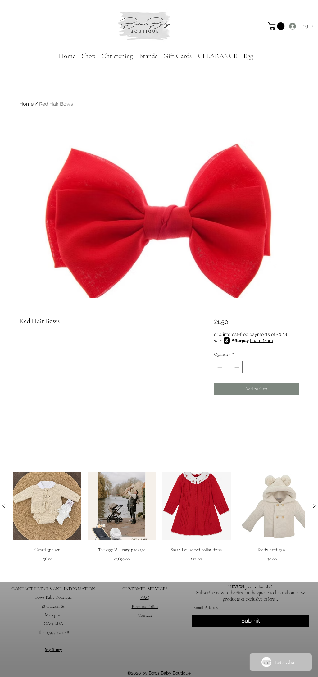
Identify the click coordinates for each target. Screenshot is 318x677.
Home (26, 104)
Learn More (261, 340)
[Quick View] (47, 506)
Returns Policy (145, 606)
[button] (277, 26)
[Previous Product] (3, 506)
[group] (159, 522)
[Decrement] (219, 367)
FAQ (144, 597)
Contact (145, 615)
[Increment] (237, 367)
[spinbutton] (228, 367)
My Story (53, 649)
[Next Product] (314, 506)
